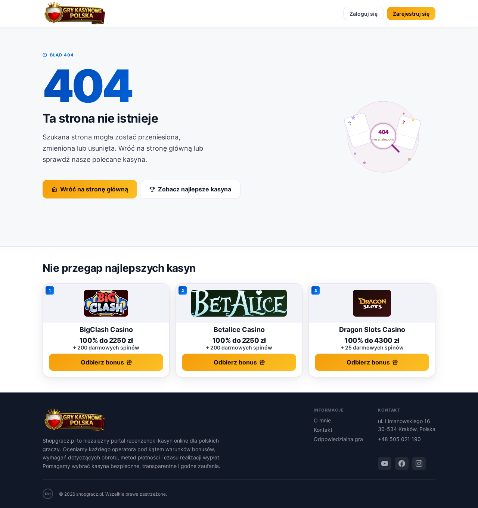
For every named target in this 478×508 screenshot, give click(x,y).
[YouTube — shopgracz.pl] (384, 463)
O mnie (322, 420)
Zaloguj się (364, 13)
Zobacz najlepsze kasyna (194, 189)
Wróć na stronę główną (94, 189)
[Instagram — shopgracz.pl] (419, 463)
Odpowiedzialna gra (338, 439)
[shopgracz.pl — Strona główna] (75, 13)
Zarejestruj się (411, 13)
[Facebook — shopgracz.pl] (402, 463)
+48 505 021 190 (399, 439)
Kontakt (323, 430)
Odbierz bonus (102, 362)
